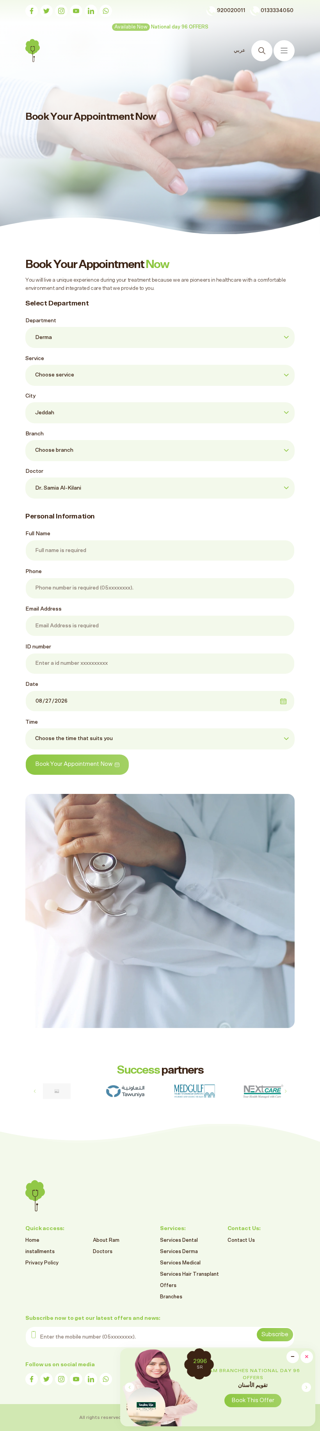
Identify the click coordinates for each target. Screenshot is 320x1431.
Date (31, 684)
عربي (240, 50)
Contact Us (241, 1240)
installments (40, 1251)
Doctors (102, 1251)
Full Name (37, 533)
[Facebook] (31, 11)
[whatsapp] (106, 11)
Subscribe (274, 1334)
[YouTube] (76, 11)
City (30, 396)
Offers (168, 1285)
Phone (33, 571)
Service (34, 358)
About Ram (106, 1240)
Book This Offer (252, 1400)
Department (40, 320)
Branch (34, 434)
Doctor (34, 471)
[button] (306, 1387)
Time (31, 722)
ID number (38, 647)
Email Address (43, 609)
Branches (171, 1297)
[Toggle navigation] (284, 50)
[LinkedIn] (91, 11)
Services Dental (179, 1240)
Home (32, 1240)
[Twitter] (46, 11)
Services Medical (180, 1263)
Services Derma (179, 1251)
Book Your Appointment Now (73, 764)
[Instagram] (61, 11)
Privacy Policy (42, 1263)
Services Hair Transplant (189, 1274)
